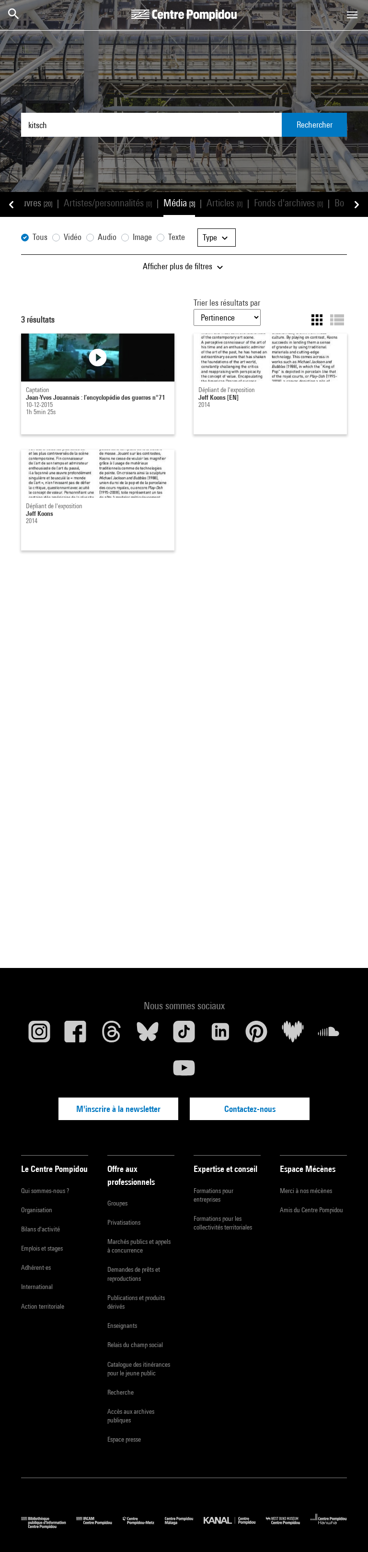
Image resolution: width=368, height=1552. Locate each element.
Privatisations (123, 1222)
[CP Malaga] (184, 1526)
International (37, 1286)
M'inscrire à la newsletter (118, 1109)
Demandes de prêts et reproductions (133, 1273)
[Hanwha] (328, 1526)
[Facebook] (76, 1035)
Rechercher (315, 124)
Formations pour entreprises (213, 1195)
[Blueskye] (148, 1035)
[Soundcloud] (328, 1035)
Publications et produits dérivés (136, 1302)
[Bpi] (48, 1526)
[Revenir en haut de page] (345, 1529)
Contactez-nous (250, 1109)
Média (179, 203)
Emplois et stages (42, 1248)
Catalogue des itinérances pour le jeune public (138, 1369)
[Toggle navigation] (352, 15)
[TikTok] (184, 1035)
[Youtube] (184, 1071)
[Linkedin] (220, 1035)
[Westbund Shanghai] (288, 1526)
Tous (40, 237)
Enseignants (122, 1325)
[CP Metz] (144, 1526)
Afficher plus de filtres (178, 266)
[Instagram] (39, 1035)
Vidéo (72, 237)
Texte (176, 237)
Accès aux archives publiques (130, 1416)
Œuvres (33, 203)
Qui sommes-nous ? (45, 1190)
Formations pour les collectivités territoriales (223, 1223)
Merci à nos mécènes (306, 1190)
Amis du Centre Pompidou (311, 1210)
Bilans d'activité (40, 1229)
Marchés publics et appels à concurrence (139, 1246)
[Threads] (111, 1035)
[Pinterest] (256, 1035)
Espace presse (124, 1439)
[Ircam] (99, 1526)
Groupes (117, 1203)
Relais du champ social (135, 1345)
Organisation (36, 1210)
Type (211, 237)
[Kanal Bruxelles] (234, 1526)
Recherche (120, 1392)
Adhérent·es (36, 1267)
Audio (107, 237)
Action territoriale (42, 1306)
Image (142, 237)
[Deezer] (293, 1035)
